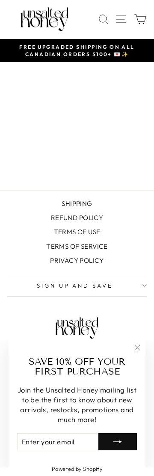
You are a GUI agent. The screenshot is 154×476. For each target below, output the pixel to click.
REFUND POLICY (77, 218)
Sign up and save (75, 285)
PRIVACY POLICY (77, 260)
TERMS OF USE (77, 232)
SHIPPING (77, 203)
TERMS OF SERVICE (77, 246)
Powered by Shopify (77, 468)
